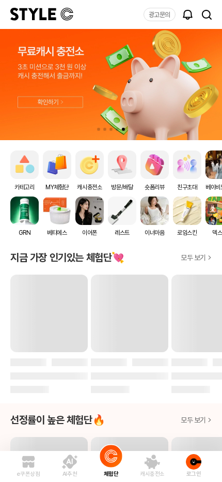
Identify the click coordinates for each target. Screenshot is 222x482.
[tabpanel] (111, 84)
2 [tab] (105, 129)
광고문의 (159, 15)
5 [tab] (123, 129)
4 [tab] (117, 129)
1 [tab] (99, 129)
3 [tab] (111, 129)
